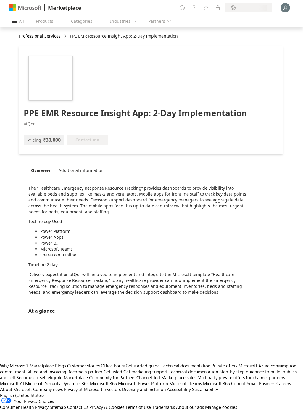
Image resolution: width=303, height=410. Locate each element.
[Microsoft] (25, 7)
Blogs (60, 366)
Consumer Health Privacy (24, 407)
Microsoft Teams (185, 383)
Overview (40, 170)
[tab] (42, 170)
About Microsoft (16, 389)
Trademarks (163, 407)
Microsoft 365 (103, 383)
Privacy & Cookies (106, 407)
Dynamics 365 (75, 383)
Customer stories (83, 366)
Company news (48, 389)
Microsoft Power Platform (143, 383)
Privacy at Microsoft (83, 389)
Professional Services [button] (40, 36)
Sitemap (58, 407)
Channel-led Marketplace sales (166, 377)
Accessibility (179, 389)
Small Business (261, 383)
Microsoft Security (42, 383)
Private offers (224, 366)
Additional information (81, 170)
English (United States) (22, 395)
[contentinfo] (66, 36)
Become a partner (84, 372)
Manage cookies (221, 407)
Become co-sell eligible (39, 377)
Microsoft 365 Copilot (224, 383)
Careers (283, 383)
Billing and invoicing (46, 372)
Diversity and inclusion (144, 389)
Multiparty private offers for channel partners (241, 377)
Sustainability (205, 389)
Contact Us (77, 407)
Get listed (113, 372)
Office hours (113, 366)
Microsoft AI (12, 383)
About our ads (190, 407)
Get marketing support (145, 372)
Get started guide (143, 366)
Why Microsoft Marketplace (27, 366)
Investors (112, 389)
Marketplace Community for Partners (99, 377)
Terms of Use (138, 407)
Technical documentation (185, 366)
